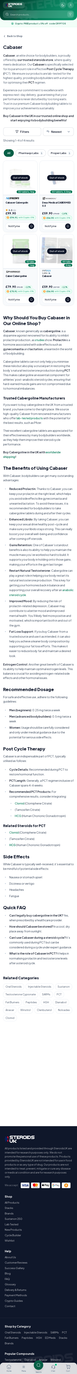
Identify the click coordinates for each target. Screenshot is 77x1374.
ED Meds (50, 1337)
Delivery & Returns (15, 1289)
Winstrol (25, 1010)
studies (39, 340)
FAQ (7, 1279)
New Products (13, 1229)
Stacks (9, 1208)
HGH (46, 1002)
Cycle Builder (13, 1235)
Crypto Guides (14, 1300)
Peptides (31, 1002)
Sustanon (64, 986)
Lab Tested (11, 1224)
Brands (9, 1213)
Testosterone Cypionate (21, 994)
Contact (10, 1306)
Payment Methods (16, 1295)
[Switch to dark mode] (63, 5)
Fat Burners (12, 1002)
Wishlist (9, 1240)
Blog (8, 1273)
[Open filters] (70, 14)
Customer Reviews (16, 1262)
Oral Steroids (14, 986)
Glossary (10, 1284)
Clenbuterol (44, 1010)
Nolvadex (64, 1010)
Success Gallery (14, 1268)
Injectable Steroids (39, 986)
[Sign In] (71, 5)
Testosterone (13, 1359)
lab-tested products (29, 418)
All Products (12, 1202)
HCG (18, 816)
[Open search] (38, 1365)
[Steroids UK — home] (13, 5)
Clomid (19, 803)
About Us (10, 1257)
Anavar (10, 1010)
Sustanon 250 (13, 1218)
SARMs (46, 994)
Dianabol (61, 1002)
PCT (59, 994)
